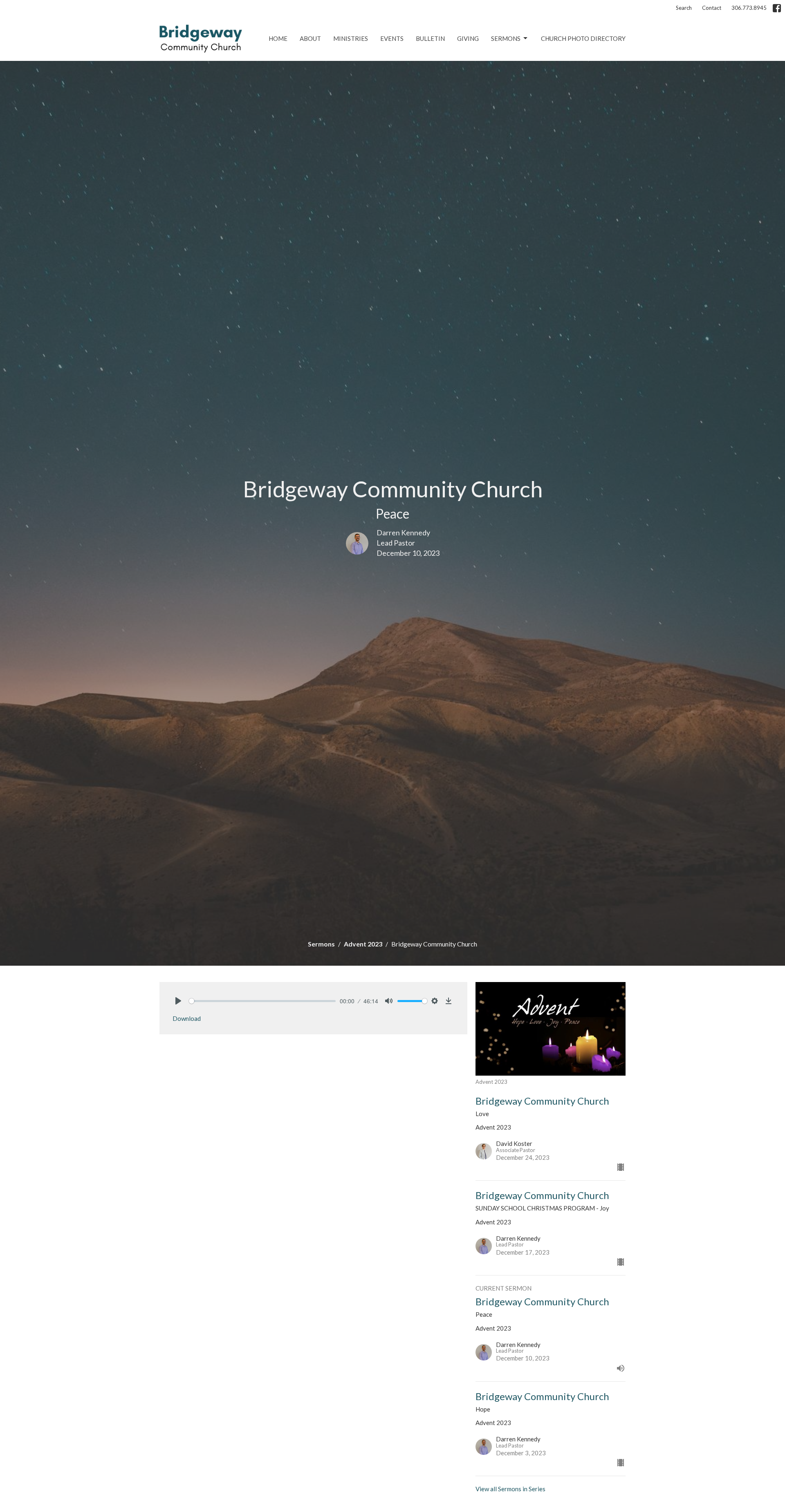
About (310, 38)
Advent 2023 (363, 944)
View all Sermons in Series (510, 1488)
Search (684, 7)
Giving (468, 38)
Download (187, 1018)
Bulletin (430, 38)
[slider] (262, 1001)
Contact (711, 7)
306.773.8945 (749, 7)
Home (278, 38)
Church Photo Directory (583, 38)
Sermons (505, 38)
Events (392, 38)
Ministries (350, 38)
